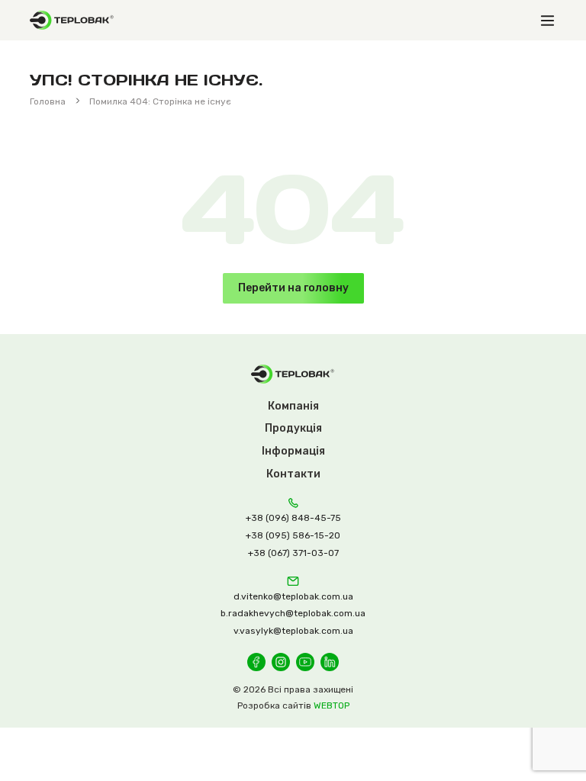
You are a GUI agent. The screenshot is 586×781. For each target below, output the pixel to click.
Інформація (293, 451)
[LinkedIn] (329, 662)
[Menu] (547, 20)
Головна (48, 101)
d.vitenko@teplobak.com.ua (293, 596)
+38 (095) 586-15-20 (293, 535)
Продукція (293, 428)
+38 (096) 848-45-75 (293, 518)
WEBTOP (331, 705)
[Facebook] (256, 662)
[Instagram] (281, 662)
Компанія (293, 406)
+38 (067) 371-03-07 (293, 553)
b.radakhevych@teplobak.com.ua (293, 613)
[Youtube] (305, 662)
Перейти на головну (293, 287)
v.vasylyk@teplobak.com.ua (293, 630)
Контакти (293, 474)
